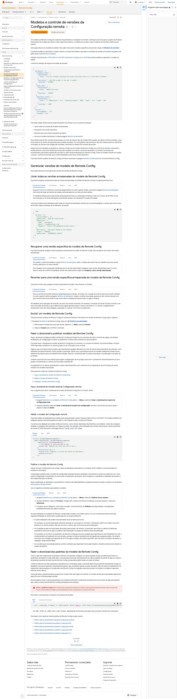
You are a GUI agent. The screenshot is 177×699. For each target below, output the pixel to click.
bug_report (169, 7)
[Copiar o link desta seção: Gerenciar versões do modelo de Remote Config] (97, 166)
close (175, 7)
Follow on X (68, 671)
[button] (11, 32)
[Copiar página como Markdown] (72, 26)
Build (20, 2)
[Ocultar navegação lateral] (22, 696)
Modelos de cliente (40, 32)
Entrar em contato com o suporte (113, 665)
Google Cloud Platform (80, 687)
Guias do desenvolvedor (34, 665)
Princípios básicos (18, 12)
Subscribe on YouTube (71, 674)
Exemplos (72, 12)
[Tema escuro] (117, 67)
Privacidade (42, 695)
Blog (150, 2)
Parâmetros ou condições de (57, 400)
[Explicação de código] (114, 67)
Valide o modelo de (46, 378)
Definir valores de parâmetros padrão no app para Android (54, 620)
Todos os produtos (95, 687)
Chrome (58, 687)
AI (30, 12)
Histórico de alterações (75, 136)
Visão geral (5, 12)
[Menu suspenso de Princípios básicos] (26, 12)
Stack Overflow (107, 668)
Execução (31, 2)
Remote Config (25, 8)
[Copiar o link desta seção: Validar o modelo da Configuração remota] (69, 414)
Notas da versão (108, 674)
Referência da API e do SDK (35, 668)
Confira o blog (69, 665)
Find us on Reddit (70, 668)
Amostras (30, 671)
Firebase (33, 17)
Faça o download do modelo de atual (52, 375)
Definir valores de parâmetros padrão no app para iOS (52, 623)
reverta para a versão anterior (41, 484)
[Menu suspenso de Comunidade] (80, 2)
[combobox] (118, 2)
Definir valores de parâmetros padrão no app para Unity (53, 630)
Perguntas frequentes (109, 680)
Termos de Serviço (32, 695)
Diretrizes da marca (109, 677)
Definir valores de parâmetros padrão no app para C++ (53, 633)
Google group (107, 671)
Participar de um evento (72, 677)
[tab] (39, 185)
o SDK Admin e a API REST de (62, 57)
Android (50, 687)
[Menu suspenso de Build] (24, 2)
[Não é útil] (120, 17)
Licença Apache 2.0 (48, 651)
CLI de (86, 57)
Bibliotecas (30, 674)
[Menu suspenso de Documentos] (66, 2)
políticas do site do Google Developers (83, 651)
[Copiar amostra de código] (120, 67)
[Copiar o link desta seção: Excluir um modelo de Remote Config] (74, 314)
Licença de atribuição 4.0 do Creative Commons (94, 649)
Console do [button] (38, 185)
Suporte (87, 2)
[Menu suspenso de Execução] (36, 2)
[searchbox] (12, 17)
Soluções (43, 2)
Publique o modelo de (47, 382)
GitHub (29, 677)
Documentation (9, 8)
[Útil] (118, 17)
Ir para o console (160, 2)
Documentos (60, 2)
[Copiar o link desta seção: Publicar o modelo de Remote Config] (64, 464)
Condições (52, 54)
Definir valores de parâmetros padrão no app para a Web (53, 626)
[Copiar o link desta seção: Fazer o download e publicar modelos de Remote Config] (95, 334)
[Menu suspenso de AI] (33, 12)
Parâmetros (43, 54)
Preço (51, 2)
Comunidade (74, 2)
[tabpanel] (76, 194)
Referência (62, 12)
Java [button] (69, 185)
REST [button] (75, 185)
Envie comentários (114, 22)
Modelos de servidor (58, 32)
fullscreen (172, 7)
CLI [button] (53, 185)
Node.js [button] (62, 185)
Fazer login (171, 2)
